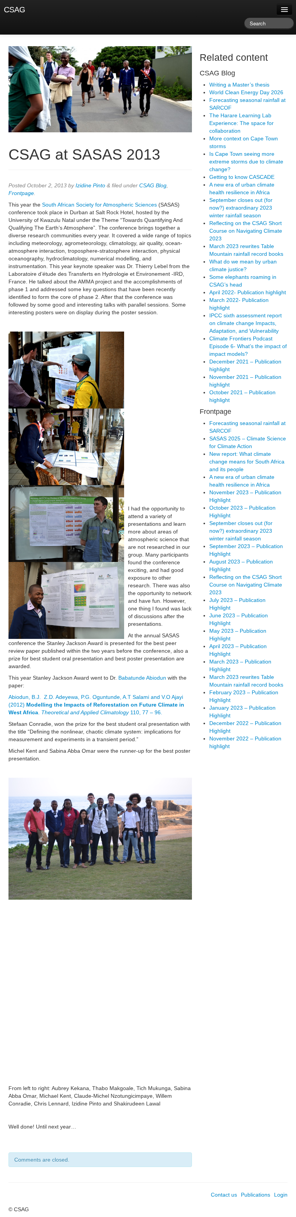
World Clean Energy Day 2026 (246, 92)
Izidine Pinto (90, 185)
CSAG (14, 9)
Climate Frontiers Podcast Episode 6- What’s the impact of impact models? (248, 346)
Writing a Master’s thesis (239, 85)
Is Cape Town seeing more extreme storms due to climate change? (246, 161)
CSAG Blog (152, 185)
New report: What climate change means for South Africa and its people (246, 461)
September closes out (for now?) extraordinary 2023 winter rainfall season (240, 207)
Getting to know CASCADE (241, 177)
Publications (255, 1195)
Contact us (224, 1195)
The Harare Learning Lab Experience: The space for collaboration (241, 123)
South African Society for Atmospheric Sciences (99, 205)
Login (281, 1195)
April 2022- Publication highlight (247, 292)
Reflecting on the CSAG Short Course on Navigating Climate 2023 (245, 231)
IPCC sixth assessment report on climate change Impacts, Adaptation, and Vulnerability (245, 323)
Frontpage (21, 193)
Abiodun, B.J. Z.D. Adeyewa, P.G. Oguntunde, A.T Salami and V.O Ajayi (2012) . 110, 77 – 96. (96, 704)
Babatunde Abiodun (142, 678)
